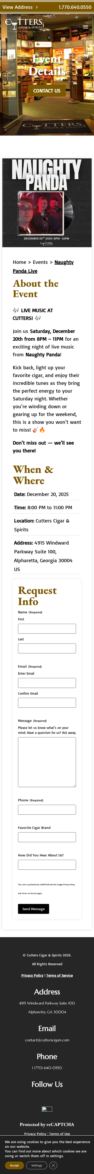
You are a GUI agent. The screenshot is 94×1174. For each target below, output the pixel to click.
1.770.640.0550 (75, 7)
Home (19, 262)
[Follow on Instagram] (45, 1096)
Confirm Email (28, 693)
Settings (36, 1165)
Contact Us (47, 90)
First (21, 619)
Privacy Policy (69, 884)
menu (86, 27)
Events (40, 262)
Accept (14, 1165)
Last (21, 639)
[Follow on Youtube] (70, 1096)
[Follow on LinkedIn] (57, 1096)
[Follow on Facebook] (20, 1096)
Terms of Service (29, 893)
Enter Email (26, 673)
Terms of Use (59, 1133)
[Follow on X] (32, 1096)
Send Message (33, 909)
